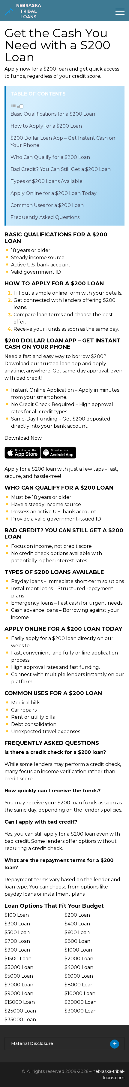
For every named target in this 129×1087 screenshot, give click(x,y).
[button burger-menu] (120, 12)
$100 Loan (16, 915)
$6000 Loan (78, 976)
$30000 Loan (80, 1011)
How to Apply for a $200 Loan (46, 126)
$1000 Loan (78, 950)
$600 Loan (77, 932)
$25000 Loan (20, 1011)
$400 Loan (77, 924)
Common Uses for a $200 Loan (47, 205)
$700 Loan (17, 941)
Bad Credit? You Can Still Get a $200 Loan (60, 169)
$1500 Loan (18, 958)
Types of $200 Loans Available (46, 181)
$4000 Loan (78, 967)
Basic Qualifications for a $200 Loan (52, 114)
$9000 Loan (18, 993)
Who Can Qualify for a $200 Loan (50, 157)
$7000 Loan (18, 985)
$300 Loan (17, 924)
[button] (16, 107)
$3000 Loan (18, 967)
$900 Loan (17, 950)
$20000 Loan (80, 1002)
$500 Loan (17, 932)
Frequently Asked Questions (45, 217)
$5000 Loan (18, 976)
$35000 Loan (20, 1019)
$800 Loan (77, 941)
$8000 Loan (79, 985)
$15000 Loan (19, 1002)
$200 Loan (77, 915)
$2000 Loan (78, 958)
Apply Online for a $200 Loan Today (53, 193)
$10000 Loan (79, 993)
